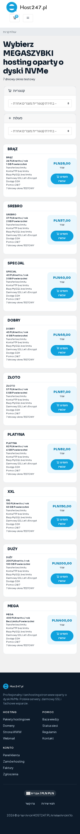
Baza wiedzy (50, 719)
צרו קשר (30, 803)
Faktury (8, 768)
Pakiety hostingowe (16, 719)
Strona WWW (12, 732)
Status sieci (50, 725)
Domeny (9, 725)
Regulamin (49, 732)
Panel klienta (11, 755)
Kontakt (48, 738)
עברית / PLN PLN (42, 793)
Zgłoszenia (10, 774)
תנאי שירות (48, 803)
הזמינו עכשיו (63, 179)
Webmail (9, 738)
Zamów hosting (13, 761)
